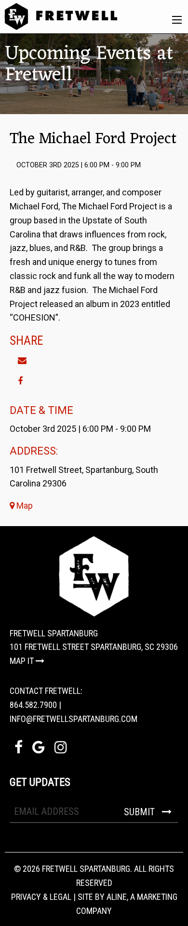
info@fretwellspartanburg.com (73, 719)
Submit (140, 812)
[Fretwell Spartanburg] (61, 16)
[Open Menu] (177, 20)
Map (23, 505)
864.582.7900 (33, 705)
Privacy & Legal (41, 897)
